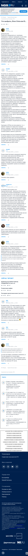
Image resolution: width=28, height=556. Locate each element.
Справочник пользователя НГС (10, 457)
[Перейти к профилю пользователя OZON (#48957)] (3, 30)
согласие (13, 12)
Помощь (4, 496)
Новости (20, 1)
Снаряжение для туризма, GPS (8, 18)
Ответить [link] (3, 64)
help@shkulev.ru (13, 528)
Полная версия (6, 454)
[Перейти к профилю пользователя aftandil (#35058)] (3, 226)
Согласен (23, 11)
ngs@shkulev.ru (20, 524)
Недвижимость (5, 1)
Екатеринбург (5, 477)
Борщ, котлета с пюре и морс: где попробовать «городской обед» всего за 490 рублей (15, 403)
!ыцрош (3, 186)
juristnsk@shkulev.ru (19, 527)
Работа (13, 1)
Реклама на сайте (6, 489)
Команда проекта (7, 491)
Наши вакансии (6, 494)
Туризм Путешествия (12, 17)
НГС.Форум (3, 17)
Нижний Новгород (7, 480)
